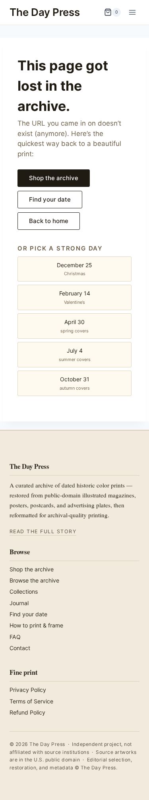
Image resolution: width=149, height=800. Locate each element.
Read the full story (43, 531)
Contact (20, 648)
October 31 (75, 383)
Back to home (48, 221)
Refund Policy (27, 712)
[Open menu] (132, 12)
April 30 (74, 325)
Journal (19, 603)
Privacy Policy (28, 689)
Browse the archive (34, 580)
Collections (24, 591)
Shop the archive (53, 178)
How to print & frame (36, 625)
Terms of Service (31, 701)
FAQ (15, 636)
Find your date (50, 199)
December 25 (74, 269)
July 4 (75, 354)
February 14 (74, 297)
